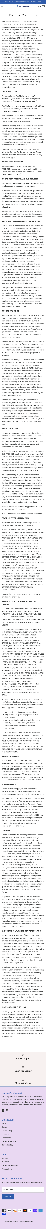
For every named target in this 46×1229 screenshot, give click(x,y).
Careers (5, 1134)
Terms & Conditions (10, 1165)
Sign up (7, 1197)
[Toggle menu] (2, 6)
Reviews (5, 1127)
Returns (5, 1158)
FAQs (4, 1123)
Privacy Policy (7, 1169)
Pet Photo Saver (12, 1222)
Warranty (6, 1162)
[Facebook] (3, 1110)
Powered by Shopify (26, 1222)
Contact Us (6, 1138)
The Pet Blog (7, 1130)
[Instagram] (7, 1110)
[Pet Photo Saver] (23, 6)
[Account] (39, 6)
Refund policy (7, 1145)
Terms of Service (9, 1141)
